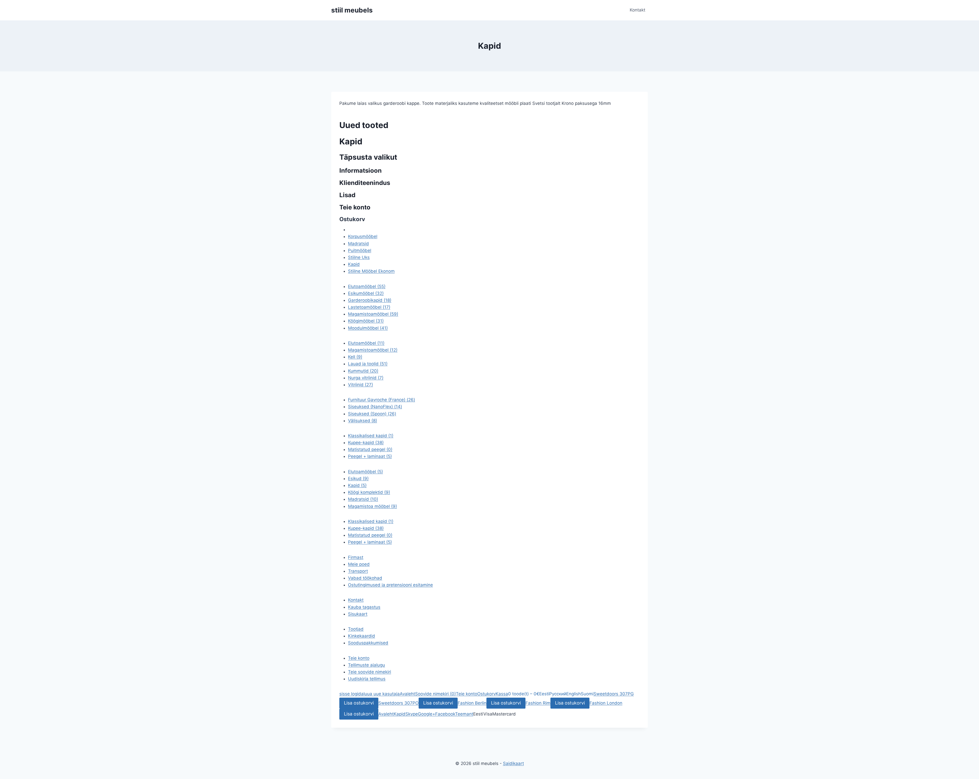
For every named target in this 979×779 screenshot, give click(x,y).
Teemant (464, 714)
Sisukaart (357, 614)
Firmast (355, 557)
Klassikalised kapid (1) (370, 521)
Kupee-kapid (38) (366, 528)
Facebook (445, 714)
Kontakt (637, 9)
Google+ (426, 714)
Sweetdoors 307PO (398, 703)
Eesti (544, 693)
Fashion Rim (537, 703)
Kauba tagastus (364, 607)
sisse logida (351, 693)
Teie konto (358, 658)
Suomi (587, 693)
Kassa (502, 693)
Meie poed (359, 564)
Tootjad (356, 629)
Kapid (354, 264)
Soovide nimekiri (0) (435, 693)
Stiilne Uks (359, 257)
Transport (358, 571)
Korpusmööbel (362, 236)
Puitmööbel (359, 250)
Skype (411, 714)
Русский (557, 693)
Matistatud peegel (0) (370, 535)
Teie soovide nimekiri (369, 671)
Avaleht (407, 693)
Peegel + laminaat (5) (370, 542)
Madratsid (358, 243)
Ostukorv (486, 693)
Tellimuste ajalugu (366, 665)
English (573, 693)
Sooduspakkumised (368, 642)
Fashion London (605, 703)
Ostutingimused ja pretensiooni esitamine (390, 584)
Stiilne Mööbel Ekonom (371, 271)
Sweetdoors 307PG (614, 693)
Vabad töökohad (365, 578)
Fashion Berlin (472, 703)
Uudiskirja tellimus (366, 678)
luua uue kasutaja (382, 693)
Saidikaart (513, 763)
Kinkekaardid (361, 635)
